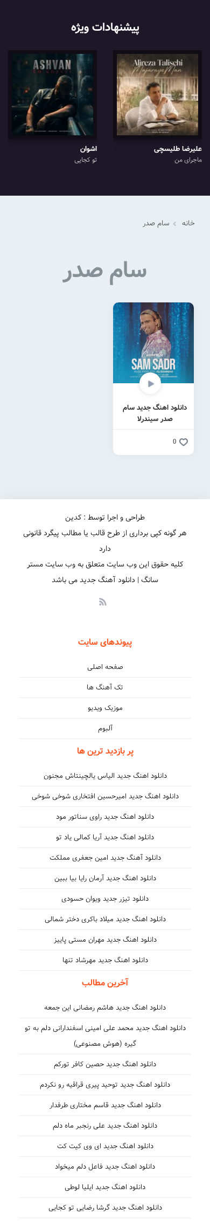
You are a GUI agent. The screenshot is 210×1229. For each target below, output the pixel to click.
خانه (188, 223)
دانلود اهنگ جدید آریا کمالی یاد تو (105, 837)
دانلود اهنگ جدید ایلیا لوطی (105, 1187)
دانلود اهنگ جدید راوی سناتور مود (105, 817)
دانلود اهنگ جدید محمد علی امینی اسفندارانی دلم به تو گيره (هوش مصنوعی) (105, 1036)
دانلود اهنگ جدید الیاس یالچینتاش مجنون (105, 776)
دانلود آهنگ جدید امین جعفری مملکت (105, 858)
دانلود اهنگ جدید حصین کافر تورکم (105, 1064)
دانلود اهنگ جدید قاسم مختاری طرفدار (105, 1105)
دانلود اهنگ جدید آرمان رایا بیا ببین (105, 878)
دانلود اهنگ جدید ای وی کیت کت (105, 1146)
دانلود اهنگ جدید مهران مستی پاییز (105, 939)
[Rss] (102, 601)
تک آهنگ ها (105, 687)
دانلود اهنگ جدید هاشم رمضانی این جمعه (105, 1007)
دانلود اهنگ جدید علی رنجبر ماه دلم (105, 1125)
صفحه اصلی (105, 667)
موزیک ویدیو (105, 708)
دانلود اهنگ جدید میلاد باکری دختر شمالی (105, 919)
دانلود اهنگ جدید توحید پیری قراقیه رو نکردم (105, 1084)
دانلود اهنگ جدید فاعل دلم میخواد (105, 1166)
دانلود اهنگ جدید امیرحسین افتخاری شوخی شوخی (105, 796)
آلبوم (105, 728)
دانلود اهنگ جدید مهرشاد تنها (105, 960)
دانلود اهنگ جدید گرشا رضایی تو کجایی (105, 1207)
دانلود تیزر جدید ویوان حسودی (105, 899)
